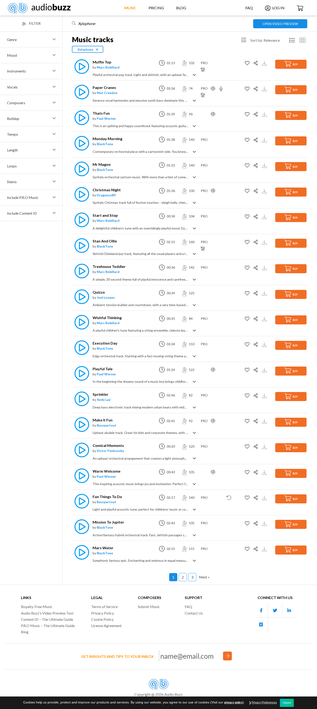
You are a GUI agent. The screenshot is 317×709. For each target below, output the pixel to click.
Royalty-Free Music (36, 606)
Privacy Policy (102, 613)
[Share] (256, 63)
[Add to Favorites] (248, 63)
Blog (181, 8)
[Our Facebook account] (261, 610)
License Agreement (106, 625)
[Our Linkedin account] (289, 610)
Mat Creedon (107, 93)
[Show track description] (194, 74)
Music (130, 8)
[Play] (80, 66)
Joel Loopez (106, 297)
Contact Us (194, 613)
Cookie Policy (102, 619)
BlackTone (105, 144)
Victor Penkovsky (110, 451)
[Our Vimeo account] (261, 624)
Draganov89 (106, 195)
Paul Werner (106, 118)
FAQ (249, 8)
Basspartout (106, 425)
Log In (278, 8)
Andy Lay (103, 400)
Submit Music (149, 606)
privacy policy (233, 702)
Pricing (156, 8)
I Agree (286, 702)
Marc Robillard (108, 67)
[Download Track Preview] (265, 63)
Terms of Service (104, 606)
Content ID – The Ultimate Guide (47, 619)
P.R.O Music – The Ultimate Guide (48, 625)
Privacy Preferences (264, 702)
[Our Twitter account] (275, 610)
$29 (295, 64)
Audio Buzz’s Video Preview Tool (47, 613)
